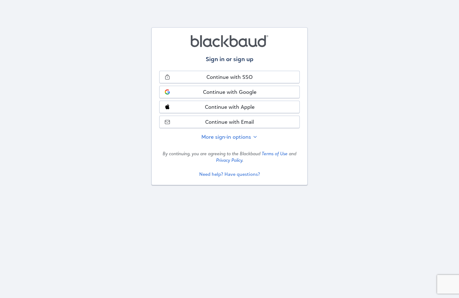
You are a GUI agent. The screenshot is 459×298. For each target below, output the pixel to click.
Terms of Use (275, 153)
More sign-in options (227, 136)
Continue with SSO (229, 77)
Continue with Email (229, 121)
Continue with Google (229, 92)
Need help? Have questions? (229, 174)
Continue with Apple (229, 106)
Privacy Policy (229, 160)
